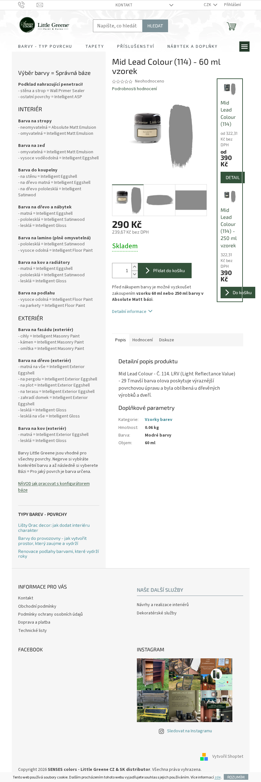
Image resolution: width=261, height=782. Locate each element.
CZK (208, 5)
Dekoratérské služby (157, 613)
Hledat (155, 25)
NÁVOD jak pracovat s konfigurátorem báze (54, 487)
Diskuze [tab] (166, 340)
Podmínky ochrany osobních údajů (50, 614)
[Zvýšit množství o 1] (134, 267)
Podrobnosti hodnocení (134, 89)
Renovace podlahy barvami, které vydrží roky (58, 554)
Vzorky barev (158, 419)
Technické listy (32, 630)
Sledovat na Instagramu (189, 731)
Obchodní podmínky (37, 606)
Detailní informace (129, 311)
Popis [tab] (120, 340)
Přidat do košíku (169, 270)
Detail (233, 177)
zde (218, 777)
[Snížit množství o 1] (134, 274)
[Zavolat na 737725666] (27, 5)
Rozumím (236, 777)
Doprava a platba (34, 622)
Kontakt (124, 5)
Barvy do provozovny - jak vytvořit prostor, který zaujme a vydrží (52, 541)
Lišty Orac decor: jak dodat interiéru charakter (54, 527)
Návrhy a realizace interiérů (163, 605)
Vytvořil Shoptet (227, 756)
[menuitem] (45, 46)
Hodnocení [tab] (142, 340)
